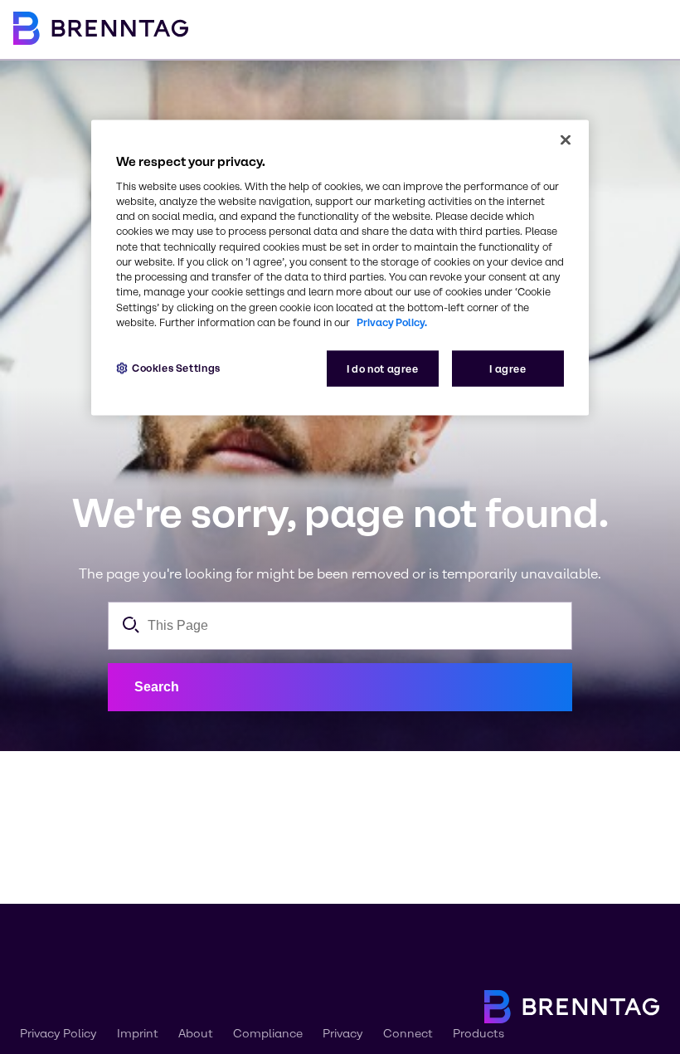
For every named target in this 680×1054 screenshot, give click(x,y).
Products (478, 1034)
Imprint (137, 1034)
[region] (340, 268)
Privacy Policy (58, 1034)
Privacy (343, 1034)
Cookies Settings (176, 368)
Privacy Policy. (392, 322)
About (195, 1034)
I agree (507, 369)
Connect (408, 1034)
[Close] (565, 139)
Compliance (268, 1034)
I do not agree (383, 369)
